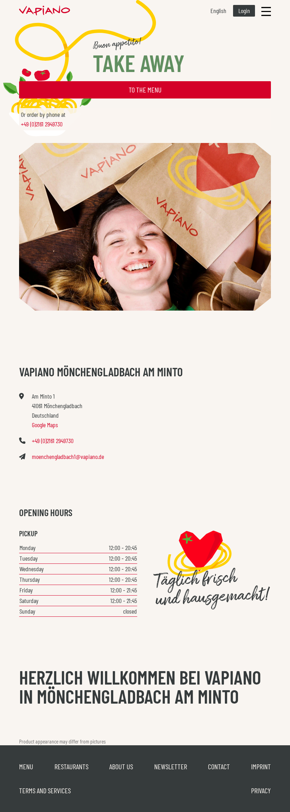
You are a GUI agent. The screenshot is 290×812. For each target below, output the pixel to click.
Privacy (261, 790)
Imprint (261, 766)
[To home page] (44, 11)
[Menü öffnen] (266, 11)
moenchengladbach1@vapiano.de (68, 456)
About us (121, 766)
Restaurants (71, 766)
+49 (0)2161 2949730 (42, 124)
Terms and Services (45, 790)
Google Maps (45, 425)
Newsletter (170, 766)
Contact (219, 766)
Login (244, 10)
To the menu (145, 89)
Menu (26, 766)
